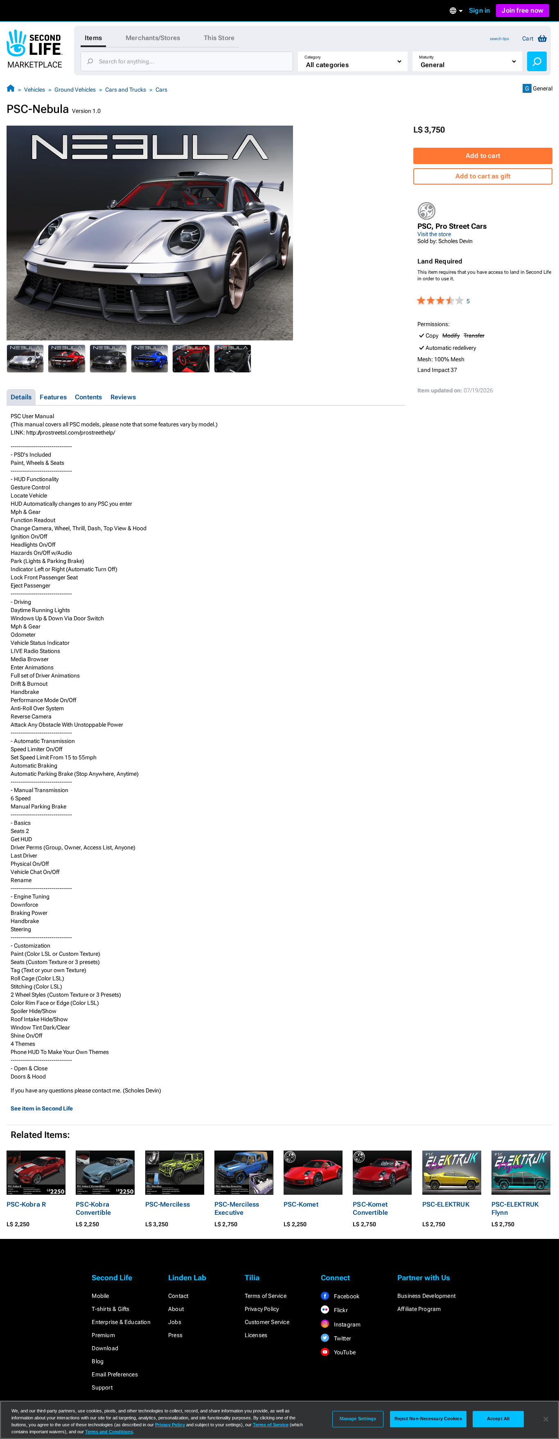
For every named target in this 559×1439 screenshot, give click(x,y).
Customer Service (267, 1322)
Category (312, 57)
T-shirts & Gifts (110, 1309)
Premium (103, 1335)
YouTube (344, 1352)
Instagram (346, 1324)
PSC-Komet (301, 1204)
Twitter (341, 1338)
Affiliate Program (419, 1309)
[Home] (11, 89)
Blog (98, 1361)
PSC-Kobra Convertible (93, 1208)
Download (105, 1348)
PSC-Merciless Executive (236, 1208)
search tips (499, 38)
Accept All (498, 1418)
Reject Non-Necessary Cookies (428, 1418)
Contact (178, 1296)
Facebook (345, 1296)
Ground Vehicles (75, 89)
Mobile (100, 1296)
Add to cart (483, 156)
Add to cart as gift (483, 176)
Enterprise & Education (121, 1322)
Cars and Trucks (125, 89)
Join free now (522, 10)
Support (102, 1387)
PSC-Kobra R (26, 1204)
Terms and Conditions (109, 1431)
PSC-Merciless (167, 1204)
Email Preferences (114, 1374)
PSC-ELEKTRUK (445, 1204)
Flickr (339, 1310)
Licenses (256, 1335)
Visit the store (434, 234)
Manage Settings (358, 1418)
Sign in (479, 10)
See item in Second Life (42, 1108)
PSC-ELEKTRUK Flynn (515, 1208)
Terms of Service (265, 1296)
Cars (161, 89)
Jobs (174, 1322)
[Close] (546, 1419)
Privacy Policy (262, 1309)
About (176, 1309)
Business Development (426, 1296)
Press (175, 1335)
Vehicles (34, 89)
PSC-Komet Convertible (370, 1208)
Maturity (426, 57)
